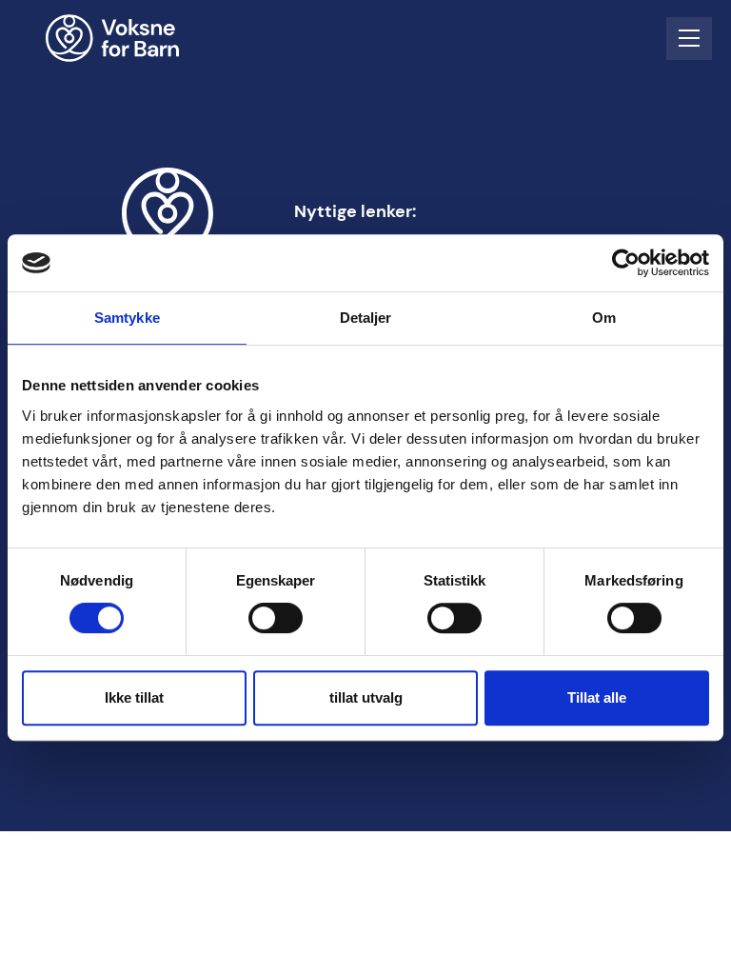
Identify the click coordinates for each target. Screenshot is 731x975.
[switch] (275, 618)
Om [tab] (604, 317)
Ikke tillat (134, 697)
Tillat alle (596, 697)
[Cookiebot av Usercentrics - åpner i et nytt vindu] (626, 263)
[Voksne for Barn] (124, 38)
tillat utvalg (366, 697)
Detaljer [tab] (366, 317)
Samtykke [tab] (127, 317)
